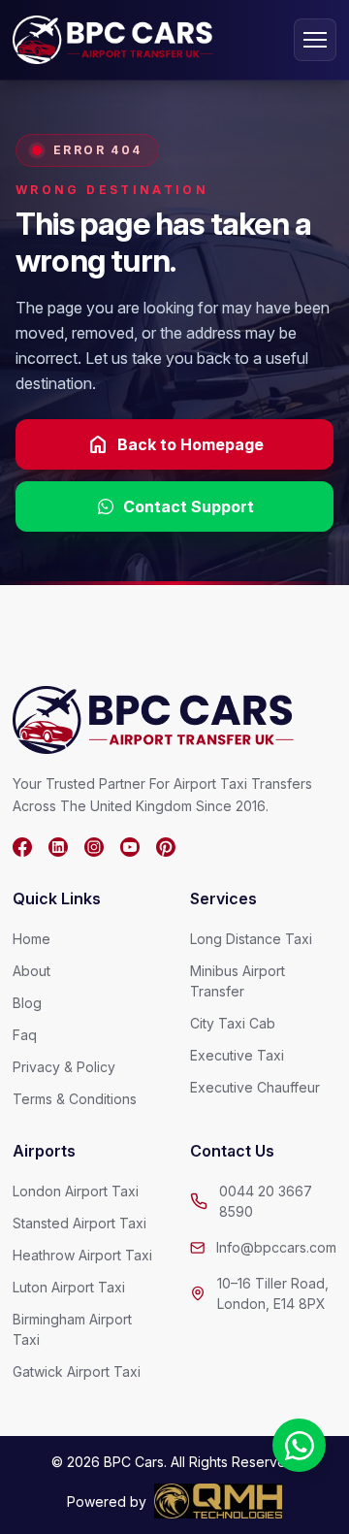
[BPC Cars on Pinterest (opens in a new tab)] (165, 847)
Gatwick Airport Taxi (77, 1371)
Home (31, 938)
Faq (25, 1035)
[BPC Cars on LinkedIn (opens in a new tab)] (58, 847)
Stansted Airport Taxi (79, 1223)
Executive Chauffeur (255, 1087)
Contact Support (188, 506)
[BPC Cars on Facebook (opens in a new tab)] (22, 847)
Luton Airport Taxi (69, 1287)
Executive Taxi (237, 1055)
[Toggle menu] (315, 39)
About (31, 971)
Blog (27, 1003)
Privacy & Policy (64, 1067)
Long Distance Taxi (251, 938)
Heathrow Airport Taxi (82, 1255)
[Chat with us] (299, 1445)
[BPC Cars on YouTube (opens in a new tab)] (130, 847)
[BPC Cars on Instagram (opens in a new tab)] (94, 847)
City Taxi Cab (232, 1023)
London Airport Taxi (76, 1191)
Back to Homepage (175, 444)
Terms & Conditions (75, 1099)
